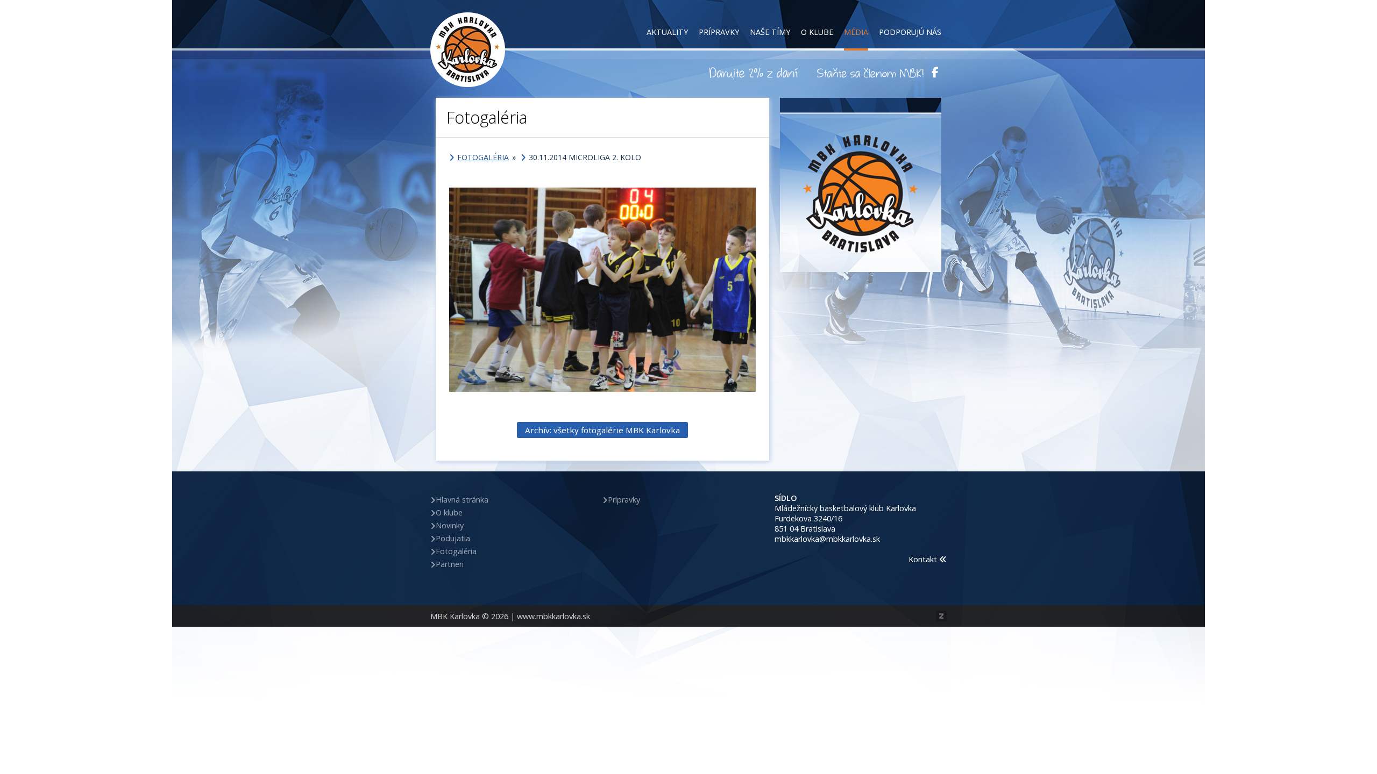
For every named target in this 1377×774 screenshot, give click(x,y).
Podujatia (453, 538)
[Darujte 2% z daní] (755, 73)
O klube (817, 32)
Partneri (450, 564)
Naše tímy (770, 32)
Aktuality (667, 32)
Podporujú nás (910, 32)
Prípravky (719, 32)
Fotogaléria (483, 157)
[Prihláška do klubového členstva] (870, 73)
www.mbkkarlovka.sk (553, 616)
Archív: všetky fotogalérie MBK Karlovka (602, 430)
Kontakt (923, 559)
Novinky (450, 525)
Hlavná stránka (462, 499)
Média (856, 32)
